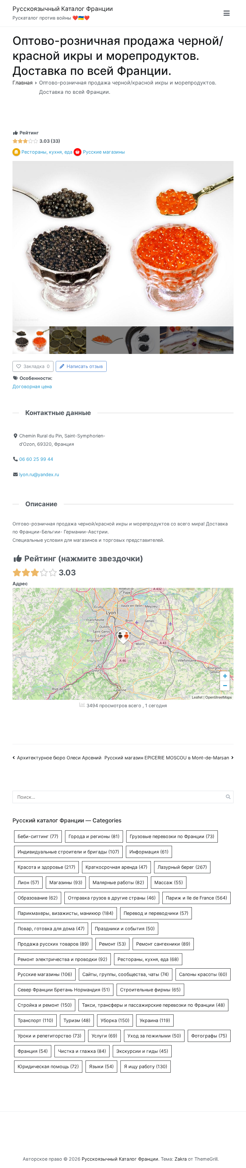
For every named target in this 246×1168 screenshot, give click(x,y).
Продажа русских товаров (53, 944)
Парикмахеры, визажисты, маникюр (65, 913)
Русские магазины (45, 974)
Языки (101, 1066)
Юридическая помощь (48, 1066)
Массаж (168, 882)
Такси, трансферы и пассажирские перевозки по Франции (153, 1005)
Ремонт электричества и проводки (62, 959)
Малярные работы (118, 882)
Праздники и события (125, 928)
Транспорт (35, 1020)
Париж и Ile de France (196, 897)
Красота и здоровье (46, 867)
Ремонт (112, 944)
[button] (225, 676)
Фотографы (209, 1035)
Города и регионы (94, 836)
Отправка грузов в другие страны (112, 897)
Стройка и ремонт (45, 1005)
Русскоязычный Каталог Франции (62, 8)
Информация (148, 851)
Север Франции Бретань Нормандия (64, 989)
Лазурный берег (182, 867)
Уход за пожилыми (154, 1035)
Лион (28, 882)
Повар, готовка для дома (51, 928)
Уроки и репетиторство (49, 1035)
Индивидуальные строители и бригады (68, 851)
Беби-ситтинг (38, 836)
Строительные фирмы (150, 989)
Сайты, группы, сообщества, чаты (125, 974)
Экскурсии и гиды (142, 1051)
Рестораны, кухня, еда (148, 959)
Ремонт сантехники (163, 944)
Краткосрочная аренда (116, 867)
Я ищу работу (145, 1066)
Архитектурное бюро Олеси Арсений (59, 757)
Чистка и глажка (82, 1051)
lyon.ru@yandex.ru (39, 474)
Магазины (65, 882)
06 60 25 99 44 (36, 459)
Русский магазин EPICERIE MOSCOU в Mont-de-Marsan (166, 757)
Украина (155, 1020)
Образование (38, 897)
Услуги (104, 1035)
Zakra (181, 1159)
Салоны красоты (203, 974)
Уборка (115, 1020)
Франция (33, 1051)
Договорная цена (32, 386)
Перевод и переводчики (156, 913)
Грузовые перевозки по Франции (172, 836)
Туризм (76, 1020)
